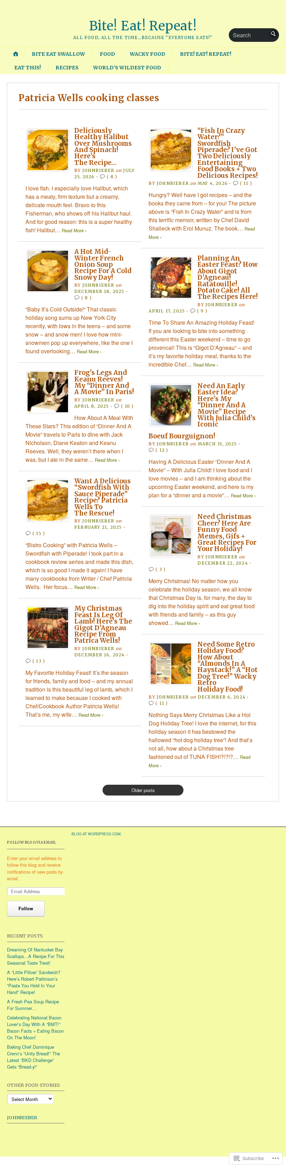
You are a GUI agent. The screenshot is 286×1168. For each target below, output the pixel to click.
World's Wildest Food (127, 68)
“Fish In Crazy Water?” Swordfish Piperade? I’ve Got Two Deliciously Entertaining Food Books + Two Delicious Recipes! (227, 153)
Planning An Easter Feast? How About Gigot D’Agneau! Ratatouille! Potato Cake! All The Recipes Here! (227, 277)
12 (162, 450)
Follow (25, 908)
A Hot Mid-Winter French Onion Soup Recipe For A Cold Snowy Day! (102, 264)
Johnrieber (22, 1117)
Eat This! (27, 68)
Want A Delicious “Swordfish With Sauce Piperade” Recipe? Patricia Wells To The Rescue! (102, 497)
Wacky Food (147, 54)
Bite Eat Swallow (58, 54)
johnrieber (98, 170)
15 (38, 533)
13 (38, 661)
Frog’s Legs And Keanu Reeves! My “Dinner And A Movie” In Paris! (104, 382)
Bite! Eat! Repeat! (143, 26)
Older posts (143, 790)
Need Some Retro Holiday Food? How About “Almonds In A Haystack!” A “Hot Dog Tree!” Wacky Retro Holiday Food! (227, 666)
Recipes (66, 68)
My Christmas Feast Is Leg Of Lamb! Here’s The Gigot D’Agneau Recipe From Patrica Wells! (103, 624)
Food (107, 54)
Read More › (74, 230)
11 (245, 183)
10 (127, 406)
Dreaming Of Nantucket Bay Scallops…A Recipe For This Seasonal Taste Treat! (35, 956)
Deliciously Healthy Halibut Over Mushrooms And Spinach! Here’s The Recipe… (103, 147)
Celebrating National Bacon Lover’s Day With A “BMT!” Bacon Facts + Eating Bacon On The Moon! (35, 1027)
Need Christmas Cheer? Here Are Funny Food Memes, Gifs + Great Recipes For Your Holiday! (226, 533)
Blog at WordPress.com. (97, 833)
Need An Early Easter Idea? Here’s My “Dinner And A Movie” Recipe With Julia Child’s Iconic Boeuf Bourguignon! (202, 411)
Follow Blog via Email (31, 842)
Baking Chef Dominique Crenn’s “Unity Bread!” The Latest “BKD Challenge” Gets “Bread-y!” (33, 1056)
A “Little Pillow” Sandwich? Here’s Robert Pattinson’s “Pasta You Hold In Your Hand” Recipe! (33, 982)
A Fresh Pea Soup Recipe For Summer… (33, 1004)
